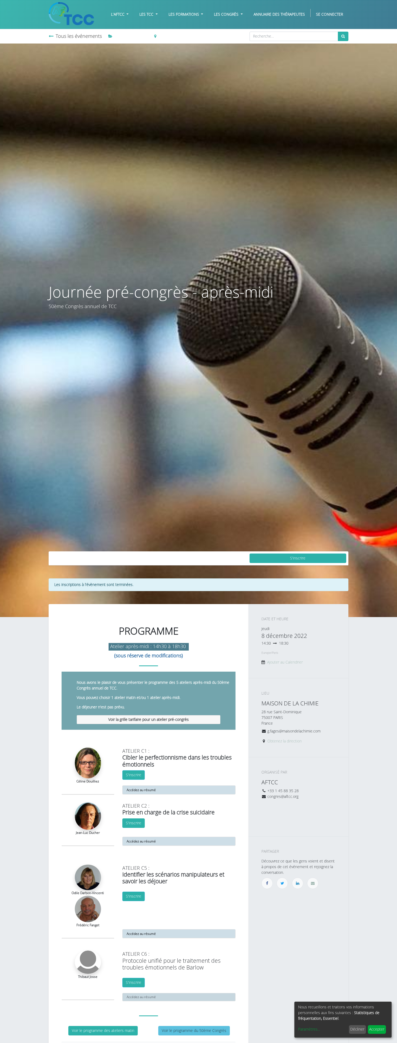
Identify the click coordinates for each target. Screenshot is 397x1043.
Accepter (376, 1029)
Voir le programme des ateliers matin (103, 1030)
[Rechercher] (343, 36)
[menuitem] (279, 14)
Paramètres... (309, 1029)
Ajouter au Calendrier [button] (285, 662)
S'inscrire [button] (297, 558)
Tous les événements (79, 36)
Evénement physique (132, 36)
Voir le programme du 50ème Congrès (194, 1030)
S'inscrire (133, 775)
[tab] (148, 719)
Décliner (357, 1029)
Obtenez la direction (284, 741)
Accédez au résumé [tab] (141, 997)
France (164, 36)
